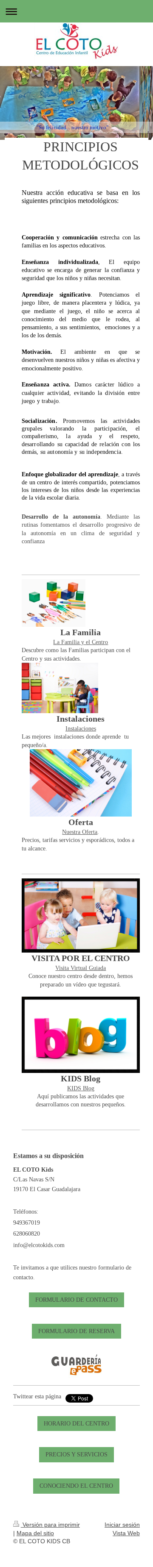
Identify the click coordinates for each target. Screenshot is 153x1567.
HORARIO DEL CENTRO (76, 1423)
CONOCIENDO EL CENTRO (76, 1485)
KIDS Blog (80, 1088)
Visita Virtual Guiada (80, 967)
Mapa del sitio (35, 1533)
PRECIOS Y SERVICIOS (76, 1454)
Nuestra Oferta (79, 831)
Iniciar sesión (122, 1524)
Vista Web (126, 1533)
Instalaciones (80, 728)
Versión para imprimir (50, 1524)
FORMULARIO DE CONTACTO (76, 1299)
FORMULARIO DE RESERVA (76, 1331)
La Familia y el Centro (80, 642)
